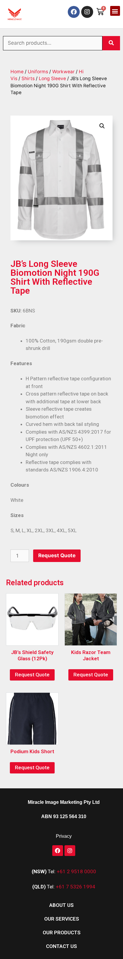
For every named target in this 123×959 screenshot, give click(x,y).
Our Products (62, 932)
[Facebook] (74, 12)
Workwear (63, 71)
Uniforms (38, 71)
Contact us (61, 946)
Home (17, 71)
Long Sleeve (52, 78)
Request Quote (57, 555)
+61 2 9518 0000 (76, 871)
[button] (115, 11)
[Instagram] (87, 12)
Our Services (61, 919)
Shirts (28, 78)
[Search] (111, 43)
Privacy (64, 836)
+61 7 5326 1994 (75, 887)
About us (61, 905)
